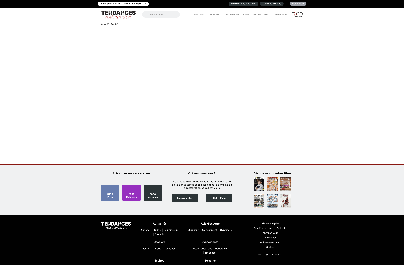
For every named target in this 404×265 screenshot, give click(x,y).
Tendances (170, 248)
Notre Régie (219, 198)
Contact (270, 247)
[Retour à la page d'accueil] (116, 225)
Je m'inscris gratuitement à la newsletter (123, 4)
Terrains (210, 260)
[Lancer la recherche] (147, 14)
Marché (156, 248)
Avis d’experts (260, 14)
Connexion (298, 4)
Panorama (221, 248)
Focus (146, 248)
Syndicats (226, 229)
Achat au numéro (271, 4)
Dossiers (214, 14)
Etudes (157, 229)
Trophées (210, 252)
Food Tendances (202, 248)
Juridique (193, 229)
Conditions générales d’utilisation (270, 228)
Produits (159, 234)
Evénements (280, 14)
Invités (246, 14)
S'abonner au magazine (243, 4)
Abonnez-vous (270, 232)
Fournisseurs (171, 229)
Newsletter (270, 237)
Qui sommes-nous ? (270, 242)
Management (209, 229)
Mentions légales (270, 223)
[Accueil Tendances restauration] (118, 14)
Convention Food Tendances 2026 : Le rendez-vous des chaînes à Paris (297, 16)
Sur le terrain (232, 14)
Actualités (198, 14)
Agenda (145, 229)
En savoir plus (184, 198)
